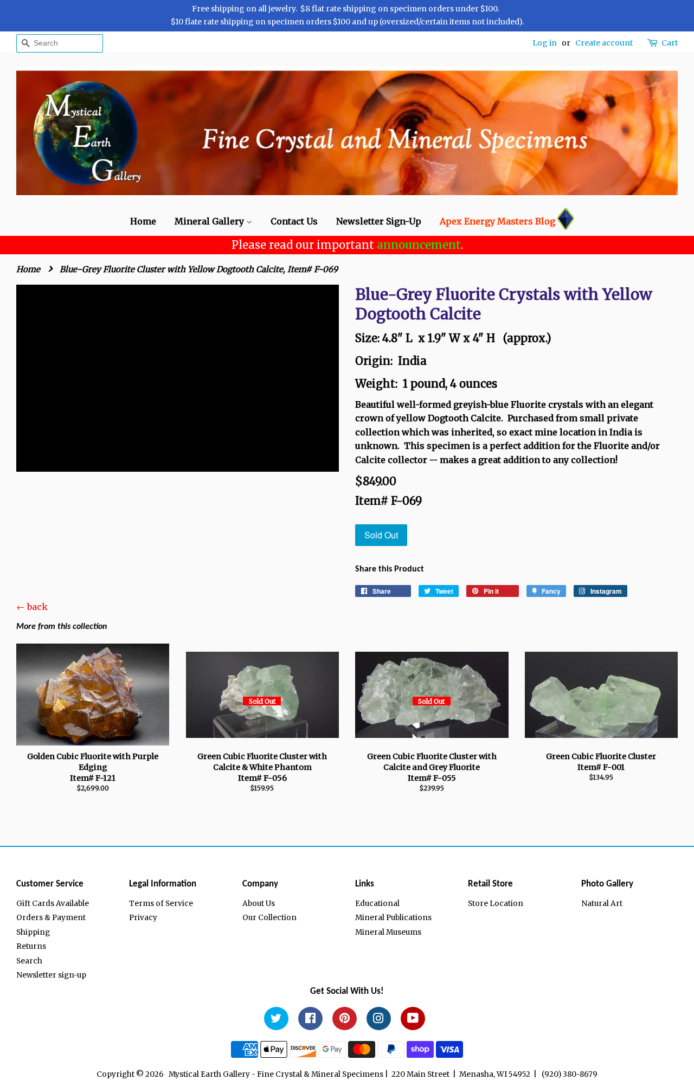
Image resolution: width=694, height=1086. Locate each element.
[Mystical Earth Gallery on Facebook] (310, 1020)
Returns (31, 946)
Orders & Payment (51, 917)
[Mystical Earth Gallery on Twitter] (276, 1020)
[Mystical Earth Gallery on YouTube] (413, 1020)
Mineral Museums (388, 932)
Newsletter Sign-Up (378, 221)
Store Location (495, 903)
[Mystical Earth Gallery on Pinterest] (344, 1020)
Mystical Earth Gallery (209, 1074)
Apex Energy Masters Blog (497, 221)
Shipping (33, 932)
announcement (419, 245)
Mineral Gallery (210, 221)
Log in (544, 43)
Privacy (143, 917)
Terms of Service (161, 903)
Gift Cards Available (52, 903)
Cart (669, 43)
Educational (377, 903)
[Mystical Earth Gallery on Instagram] (378, 1020)
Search (29, 961)
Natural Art (601, 903)
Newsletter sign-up (51, 975)
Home (143, 221)
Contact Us (294, 221)
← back (32, 606)
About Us (258, 903)
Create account (604, 43)
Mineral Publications (393, 917)
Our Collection (269, 917)
